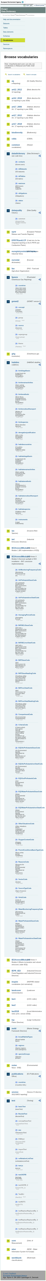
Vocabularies (8, 40)
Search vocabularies (14, 74)
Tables (5, 28)
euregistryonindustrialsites (19, 251)
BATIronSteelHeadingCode (22, 701)
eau (19, 1130)
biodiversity (17, 133)
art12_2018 (17, 98)
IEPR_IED (16, 971)
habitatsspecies (22, 509)
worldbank (16, 1258)
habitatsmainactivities (22, 469)
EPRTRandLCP (19, 240)
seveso (15, 1092)
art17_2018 (17, 124)
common (16, 145)
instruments (22, 519)
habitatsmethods (22, 481)
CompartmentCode (22, 714)
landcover (16, 990)
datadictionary (18, 153)
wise (14, 1249)
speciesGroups (22, 1054)
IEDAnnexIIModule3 (19, 557)
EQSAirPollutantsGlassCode (22, 748)
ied (13, 539)
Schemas (6, 36)
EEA (13, 2)
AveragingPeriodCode (22, 615)
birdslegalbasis (22, 371)
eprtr (14, 232)
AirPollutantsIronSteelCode (22, 598)
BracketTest (22, 1114)
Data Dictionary (20, 15)
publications (17, 1074)
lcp (13, 1020)
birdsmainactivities (22, 382)
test (13, 1101)
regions (21, 1045)
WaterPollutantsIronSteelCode (22, 938)
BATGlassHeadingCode (22, 673)
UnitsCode (22, 897)
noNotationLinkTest (22, 1158)
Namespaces (8, 48)
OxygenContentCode (22, 840)
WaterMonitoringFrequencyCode (22, 909)
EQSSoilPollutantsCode (22, 778)
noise (14, 1065)
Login (27, 5)
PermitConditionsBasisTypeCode (22, 850)
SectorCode (22, 879)
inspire (15, 982)
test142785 (22, 1175)
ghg (13, 354)
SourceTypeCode (22, 888)
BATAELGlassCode (22, 625)
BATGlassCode (22, 660)
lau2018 (15, 1011)
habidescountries (22, 444)
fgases (15, 277)
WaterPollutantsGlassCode (22, 921)
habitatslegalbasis (22, 456)
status (20, 200)
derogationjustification (22, 432)
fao (13, 269)
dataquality (17, 210)
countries (22, 285)
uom (14, 1241)
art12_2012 (17, 90)
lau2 (14, 1005)
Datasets (6, 23)
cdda (14, 139)
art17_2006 (17, 107)
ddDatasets (22, 169)
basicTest (22, 1106)
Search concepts (31, 74)
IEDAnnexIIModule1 (19, 548)
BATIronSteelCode (22, 688)
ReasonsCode (22, 862)
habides (15, 362)
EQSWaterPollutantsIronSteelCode (22, 808)
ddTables (21, 176)
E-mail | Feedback (9, 1273)
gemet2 (15, 301)
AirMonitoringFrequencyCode (22, 570)
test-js (20, 1166)
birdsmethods (22, 394)
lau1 (14, 999)
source (21, 325)
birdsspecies (22, 422)
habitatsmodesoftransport (22, 496)
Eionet (12, 15)
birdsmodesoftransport (22, 409)
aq (13, 81)
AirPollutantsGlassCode (22, 580)
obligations (22, 193)
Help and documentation (11, 19)
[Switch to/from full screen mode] (31, 5)
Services (6, 44)
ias (13, 531)
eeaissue (21, 183)
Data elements (8, 32)
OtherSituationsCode (22, 824)
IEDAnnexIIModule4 (19, 960)
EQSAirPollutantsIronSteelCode (22, 764)
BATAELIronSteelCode (22, 643)
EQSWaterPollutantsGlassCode (22, 791)
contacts (21, 162)
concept (21, 307)
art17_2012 (17, 115)
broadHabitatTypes (22, 1037)
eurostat (15, 260)
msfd (14, 1028)
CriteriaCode (22, 725)
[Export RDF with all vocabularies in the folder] (40, 156)
